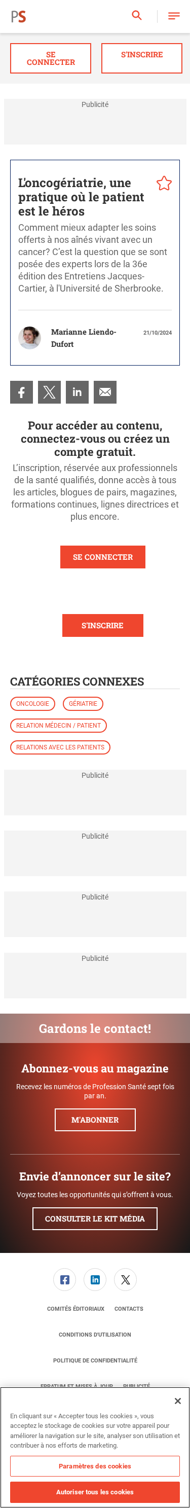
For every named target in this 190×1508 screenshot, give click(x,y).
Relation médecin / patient (58, 725)
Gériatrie (83, 703)
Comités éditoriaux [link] (75, 1309)
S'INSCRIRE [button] (103, 625)
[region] (95, 1447)
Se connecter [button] (51, 58)
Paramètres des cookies (95, 1466)
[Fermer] (178, 1401)
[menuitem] (21, 392)
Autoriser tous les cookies (95, 1492)
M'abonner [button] (95, 1120)
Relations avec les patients (60, 747)
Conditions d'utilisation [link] (95, 1335)
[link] (21, 392)
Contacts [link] (129, 1309)
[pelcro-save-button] (161, 184)
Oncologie (32, 703)
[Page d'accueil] (18, 17)
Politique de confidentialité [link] (95, 1360)
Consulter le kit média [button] (95, 1218)
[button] (174, 16)
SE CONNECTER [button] (103, 557)
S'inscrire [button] (142, 54)
